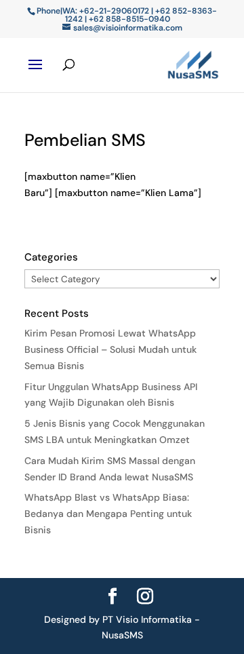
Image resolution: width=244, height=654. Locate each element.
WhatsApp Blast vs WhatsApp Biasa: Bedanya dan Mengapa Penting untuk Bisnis (108, 513)
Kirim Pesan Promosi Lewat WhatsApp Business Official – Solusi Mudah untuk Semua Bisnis (110, 349)
